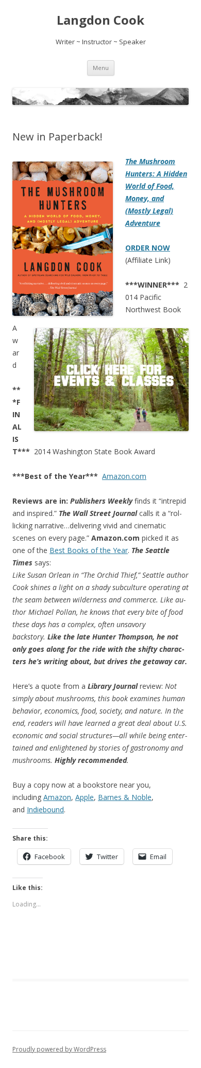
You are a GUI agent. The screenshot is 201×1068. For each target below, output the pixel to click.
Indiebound (45, 809)
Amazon (57, 797)
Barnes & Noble (125, 797)
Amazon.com (124, 476)
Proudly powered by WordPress (59, 1049)
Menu (101, 68)
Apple (84, 797)
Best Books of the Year (88, 550)
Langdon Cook (100, 20)
